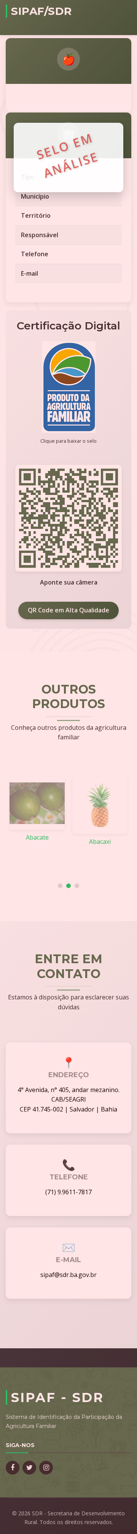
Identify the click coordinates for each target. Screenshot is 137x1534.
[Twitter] (29, 1468)
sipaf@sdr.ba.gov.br (68, 1275)
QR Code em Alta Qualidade (68, 610)
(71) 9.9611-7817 (68, 1192)
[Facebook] (12, 1468)
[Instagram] (46, 1468)
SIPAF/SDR (41, 11)
